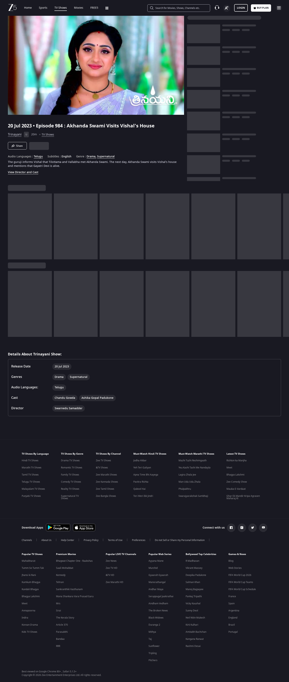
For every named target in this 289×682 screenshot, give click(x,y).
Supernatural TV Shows (70, 497)
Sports (43, 8)
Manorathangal (157, 582)
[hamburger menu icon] (279, 8)
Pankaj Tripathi (194, 596)
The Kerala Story (65, 617)
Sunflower (154, 646)
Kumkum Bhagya (31, 582)
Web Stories (235, 568)
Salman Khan (193, 582)
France (232, 596)
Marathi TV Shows (31, 467)
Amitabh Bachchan (196, 632)
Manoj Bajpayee (194, 589)
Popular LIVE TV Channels (121, 554)
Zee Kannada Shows (107, 482)
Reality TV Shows (70, 489)
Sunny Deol (192, 610)
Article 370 (62, 625)
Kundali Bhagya (30, 589)
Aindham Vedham (158, 603)
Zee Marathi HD (114, 582)
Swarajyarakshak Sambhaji (193, 496)
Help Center (67, 540)
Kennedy (60, 575)
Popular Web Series (160, 554)
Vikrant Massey (194, 568)
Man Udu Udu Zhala (189, 482)
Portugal (233, 632)
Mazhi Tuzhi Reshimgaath (193, 460)
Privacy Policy (91, 540)
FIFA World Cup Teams (240, 582)
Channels (27, 540)
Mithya (152, 632)
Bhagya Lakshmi (235, 474)
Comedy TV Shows (71, 482)
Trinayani (15, 134)
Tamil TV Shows (30, 474)
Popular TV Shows (32, 554)
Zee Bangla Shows (106, 496)
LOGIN (241, 8)
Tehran (60, 582)
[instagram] (242, 528)
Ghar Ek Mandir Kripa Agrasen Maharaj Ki (243, 497)
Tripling (153, 653)
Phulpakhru (185, 489)
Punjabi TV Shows (31, 496)
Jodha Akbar (140, 460)
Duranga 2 (154, 625)
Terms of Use (115, 540)
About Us (46, 540)
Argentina (233, 610)
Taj (150, 639)
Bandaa (60, 639)
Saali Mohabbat (64, 568)
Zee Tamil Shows (105, 489)
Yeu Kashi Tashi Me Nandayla (194, 467)
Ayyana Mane (156, 561)
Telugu (38, 157)
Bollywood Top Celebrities (201, 554)
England (232, 617)
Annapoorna (28, 610)
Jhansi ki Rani (29, 575)
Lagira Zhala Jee (187, 474)
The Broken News (158, 610)
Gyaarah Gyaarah (158, 575)
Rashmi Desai (193, 646)
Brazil (231, 625)
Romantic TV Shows (71, 467)
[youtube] (263, 528)
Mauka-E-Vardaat (236, 489)
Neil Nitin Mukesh (195, 617)
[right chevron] (285, 226)
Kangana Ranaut (195, 639)
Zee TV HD (111, 568)
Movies (78, 8)
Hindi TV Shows (30, 460)
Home (28, 8)
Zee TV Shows (103, 460)
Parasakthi (62, 632)
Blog (230, 561)
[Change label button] (226, 8)
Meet (229, 467)
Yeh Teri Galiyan (142, 467)
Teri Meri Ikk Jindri (143, 496)
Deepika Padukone (196, 575)
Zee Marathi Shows (106, 474)
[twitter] (252, 528)
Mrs (58, 603)
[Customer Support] (217, 8)
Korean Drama (30, 625)
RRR (58, 646)
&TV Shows (102, 467)
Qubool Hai (139, 489)
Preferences (138, 540)
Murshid (153, 568)
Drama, (91, 157)
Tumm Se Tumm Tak (33, 568)
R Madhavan (192, 561)
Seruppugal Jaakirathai (161, 596)
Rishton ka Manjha (236, 460)
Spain (231, 603)
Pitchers (153, 660)
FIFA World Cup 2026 (239, 575)
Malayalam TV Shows (33, 489)
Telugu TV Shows (31, 482)
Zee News (111, 561)
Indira (25, 617)
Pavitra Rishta (140, 482)
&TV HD (110, 575)
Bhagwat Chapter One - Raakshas (74, 561)
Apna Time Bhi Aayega (145, 474)
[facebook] (231, 528)
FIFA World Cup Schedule (242, 589)
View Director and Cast (23, 172)
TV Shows (60, 8)
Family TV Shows (70, 474)
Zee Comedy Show (236, 482)
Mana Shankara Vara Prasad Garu (75, 596)
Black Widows (156, 617)
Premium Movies (66, 554)
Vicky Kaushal (193, 603)
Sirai (58, 610)
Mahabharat (28, 561)
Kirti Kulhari (192, 625)
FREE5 (94, 8)
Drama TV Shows (70, 460)
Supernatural (106, 157)
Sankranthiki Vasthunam (69, 589)
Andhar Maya (156, 589)
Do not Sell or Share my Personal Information (180, 540)
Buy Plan (263, 8)
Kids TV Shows (29, 632)
